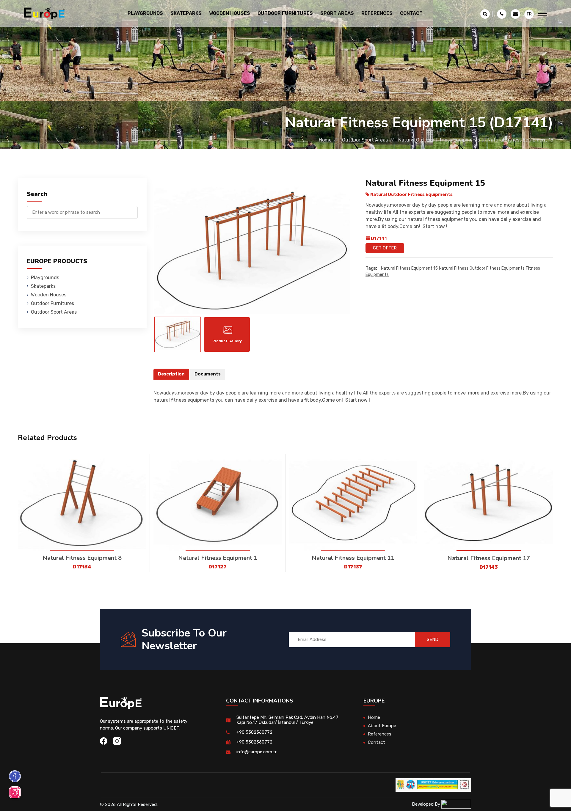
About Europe (382, 725)
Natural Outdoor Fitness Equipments (439, 140)
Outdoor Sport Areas (365, 140)
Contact (411, 13)
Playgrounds (45, 277)
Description (171, 374)
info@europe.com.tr (256, 752)
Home (325, 140)
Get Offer (385, 248)
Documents (207, 374)
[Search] (133, 209)
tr (529, 14)
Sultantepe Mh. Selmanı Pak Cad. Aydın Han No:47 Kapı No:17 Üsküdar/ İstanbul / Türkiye (287, 720)
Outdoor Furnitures (52, 303)
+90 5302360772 (254, 732)
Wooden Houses (48, 295)
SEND (432, 639)
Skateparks (43, 286)
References (377, 13)
